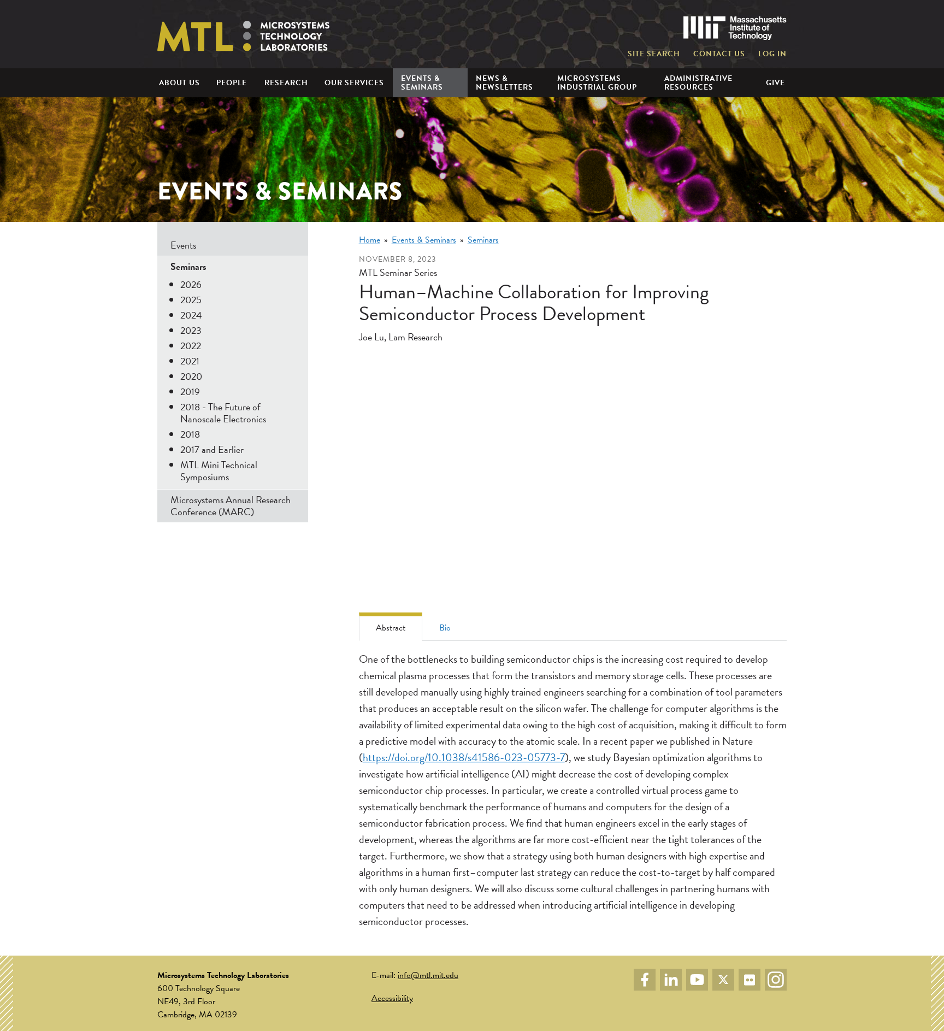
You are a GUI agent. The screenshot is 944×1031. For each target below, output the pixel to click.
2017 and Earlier (212, 449)
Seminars (483, 239)
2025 (191, 299)
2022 (190, 345)
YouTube (697, 980)
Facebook (645, 980)
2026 (191, 284)
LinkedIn (671, 980)
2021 (189, 361)
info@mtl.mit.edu (428, 975)
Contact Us (719, 54)
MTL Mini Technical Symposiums (218, 470)
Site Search (654, 54)
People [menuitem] (231, 83)
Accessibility (392, 998)
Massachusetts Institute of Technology (735, 28)
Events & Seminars (424, 239)
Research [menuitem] (286, 83)
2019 (190, 391)
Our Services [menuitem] (354, 83)
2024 (191, 315)
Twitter (723, 980)
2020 (191, 376)
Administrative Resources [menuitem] (698, 82)
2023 (191, 330)
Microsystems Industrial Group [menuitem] (597, 82)
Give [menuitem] (775, 83)
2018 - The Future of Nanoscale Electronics (223, 412)
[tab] (390, 626)
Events (183, 245)
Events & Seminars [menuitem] (422, 82)
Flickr (749, 980)
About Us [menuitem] (179, 83)
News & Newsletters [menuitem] (504, 82)
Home (369, 239)
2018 (190, 434)
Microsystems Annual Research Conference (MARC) (230, 505)
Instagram (776, 980)
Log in (772, 54)
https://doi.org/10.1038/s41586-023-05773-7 (464, 757)
